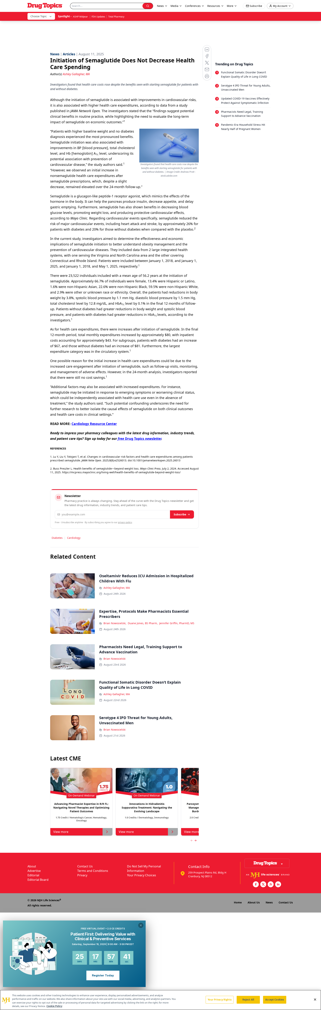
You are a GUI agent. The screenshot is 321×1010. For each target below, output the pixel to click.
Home (238, 902)
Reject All (248, 999)
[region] (160, 1000)
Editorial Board (37, 880)
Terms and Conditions (92, 871)
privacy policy (125, 522)
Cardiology (73, 538)
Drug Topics (139, 438)
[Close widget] (140, 925)
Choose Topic (38, 16)
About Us (254, 902)
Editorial (33, 875)
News (269, 902)
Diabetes (57, 538)
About (31, 866)
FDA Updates (98, 16)
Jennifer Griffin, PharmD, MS (176, 623)
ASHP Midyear (80, 16)
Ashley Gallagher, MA (116, 587)
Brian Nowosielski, (114, 623)
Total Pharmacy (116, 16)
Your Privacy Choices (141, 875)
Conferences (193, 6)
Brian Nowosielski (114, 658)
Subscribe (180, 514)
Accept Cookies (274, 999)
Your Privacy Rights (219, 999)
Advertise (34, 871)
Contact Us (85, 866)
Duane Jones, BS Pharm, (143, 623)
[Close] (315, 999)
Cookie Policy (54, 1006)
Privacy (82, 875)
